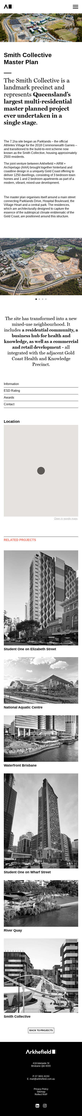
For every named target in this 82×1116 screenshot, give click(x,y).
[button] (41, 470)
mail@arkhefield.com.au (42, 1079)
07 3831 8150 (42, 1076)
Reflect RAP (41, 1094)
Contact (9, 404)
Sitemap (41, 1091)
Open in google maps (66, 518)
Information (11, 384)
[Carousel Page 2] (39, 299)
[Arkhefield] (23, 6)
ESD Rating (12, 390)
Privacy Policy (41, 1089)
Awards (9, 397)
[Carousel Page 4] (46, 299)
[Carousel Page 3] (42, 299)
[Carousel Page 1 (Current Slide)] (36, 299)
